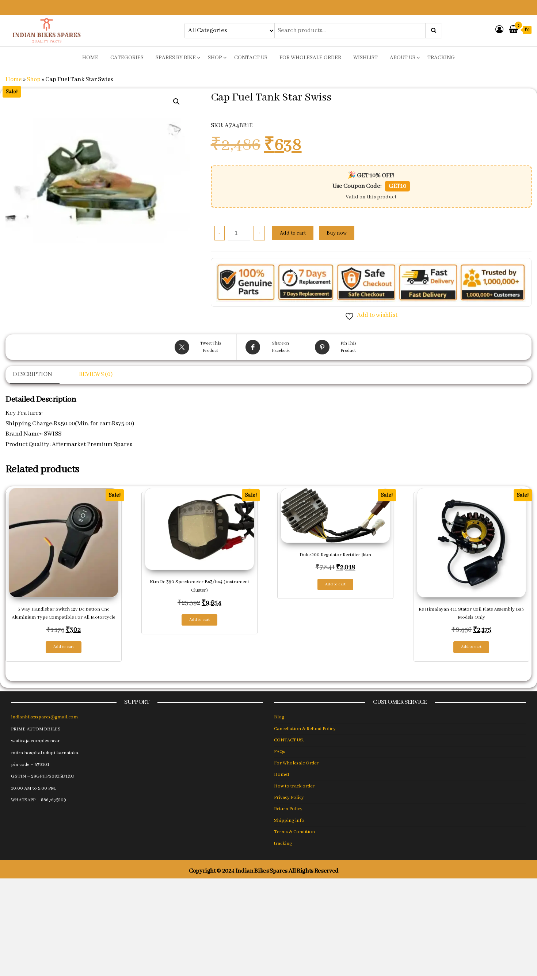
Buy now (337, 233)
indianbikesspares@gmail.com (44, 717)
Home (13, 79)
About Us (402, 57)
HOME (90, 57)
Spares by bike (176, 57)
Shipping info (289, 820)
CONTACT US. (289, 740)
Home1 (281, 774)
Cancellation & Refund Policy (305, 729)
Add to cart (293, 233)
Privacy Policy (289, 797)
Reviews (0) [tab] (96, 374)
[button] (176, 101)
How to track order (294, 786)
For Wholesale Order (310, 57)
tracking (441, 57)
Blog (279, 717)
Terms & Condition (294, 832)
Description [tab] (32, 374)
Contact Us (250, 57)
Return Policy (288, 809)
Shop (215, 57)
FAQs (279, 752)
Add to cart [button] (63, 646)
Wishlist (365, 57)
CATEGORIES (127, 57)
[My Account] (499, 30)
